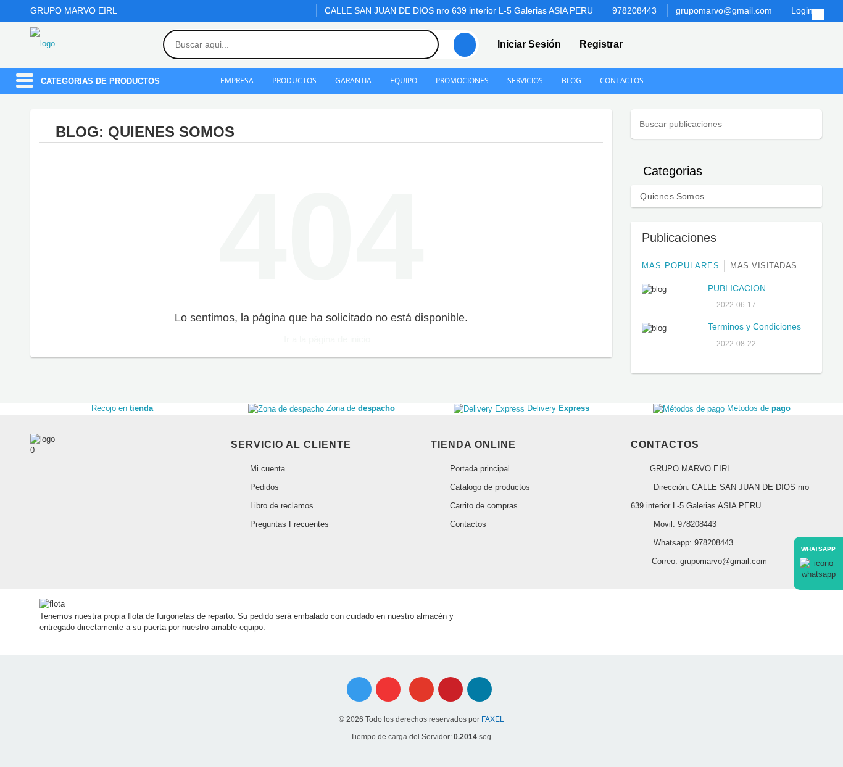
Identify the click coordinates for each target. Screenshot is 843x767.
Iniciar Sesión (529, 44)
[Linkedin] (479, 689)
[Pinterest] (450, 689)
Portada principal (478, 468)
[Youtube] (388, 689)
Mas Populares (681, 265)
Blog (571, 80)
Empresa (237, 80)
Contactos (622, 80)
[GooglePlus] (421, 689)
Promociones (462, 80)
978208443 (634, 10)
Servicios (525, 80)
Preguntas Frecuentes (288, 524)
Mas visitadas (763, 265)
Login (802, 10)
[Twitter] (359, 689)
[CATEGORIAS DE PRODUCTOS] (24, 86)
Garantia (353, 80)
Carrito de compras (482, 505)
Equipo (403, 80)
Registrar (601, 44)
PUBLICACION (737, 288)
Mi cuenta (266, 468)
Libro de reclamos (280, 505)
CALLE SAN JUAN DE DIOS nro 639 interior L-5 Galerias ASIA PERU (459, 10)
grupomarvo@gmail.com (724, 10)
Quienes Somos (672, 196)
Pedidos (263, 487)
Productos (294, 80)
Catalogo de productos (488, 487)
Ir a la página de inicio (325, 339)
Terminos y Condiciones (754, 326)
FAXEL (492, 719)
